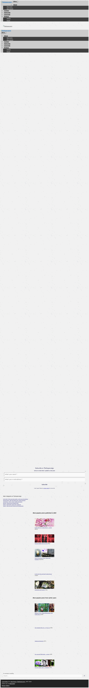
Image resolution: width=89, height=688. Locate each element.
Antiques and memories (39, 641)
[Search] (84, 675)
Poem (11, 112)
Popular (8, 20)
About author (10, 6)
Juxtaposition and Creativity (40, 589)
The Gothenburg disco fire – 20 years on (42, 627)
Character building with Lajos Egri (41, 543)
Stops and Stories (11, 140)
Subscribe (7, 12)
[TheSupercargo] (6, 2)
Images (13, 84)
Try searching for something (8, 673)
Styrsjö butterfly (9, 246)
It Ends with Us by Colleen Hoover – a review (43, 527)
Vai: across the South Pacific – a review (42, 654)
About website (10, 8)
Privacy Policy (6, 685)
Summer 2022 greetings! (14, 71)
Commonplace (6, 84)
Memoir (12, 431)
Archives (9, 18)
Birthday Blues (9, 416)
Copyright (7, 14)
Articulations (5, 112)
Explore (6, 16)
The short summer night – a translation (42, 667)
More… (16, 459)
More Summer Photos (12, 438)
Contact (6, 10)
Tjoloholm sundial (10, 365)
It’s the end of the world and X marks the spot (43, 574)
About (15, 4)
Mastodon (12, 683)
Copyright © (5, 681)
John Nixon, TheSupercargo (17, 681)
